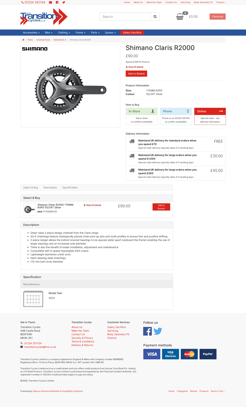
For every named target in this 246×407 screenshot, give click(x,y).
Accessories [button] (30, 32)
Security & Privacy (82, 337)
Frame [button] (80, 32)
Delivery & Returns (82, 345)
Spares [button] (109, 32)
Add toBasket (161, 207)
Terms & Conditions (82, 341)
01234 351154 (35, 2)
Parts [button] (94, 32)
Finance (220, 2)
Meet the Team (154, 2)
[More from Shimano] (34, 48)
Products (204, 391)
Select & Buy (30, 187)
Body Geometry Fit (203, 2)
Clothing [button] (63, 32)
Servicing (185, 2)
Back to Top (217, 391)
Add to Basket (136, 73)
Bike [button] (48, 32)
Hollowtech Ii (60, 40)
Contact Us (171, 2)
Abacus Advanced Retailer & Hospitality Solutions (58, 391)
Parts (30, 40)
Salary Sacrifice (132, 32)
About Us (138, 2)
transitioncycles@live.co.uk (40, 346)
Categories (182, 391)
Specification (70, 187)
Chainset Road (43, 40)
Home (127, 2)
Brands (193, 391)
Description (50, 187)
